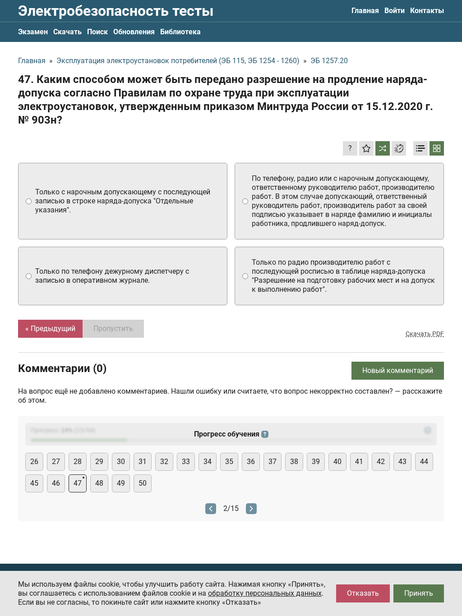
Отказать (363, 593)
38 (294, 461)
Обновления (134, 32)
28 (78, 461)
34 (207, 461)
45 (34, 483)
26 (34, 461)
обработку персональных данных (265, 593)
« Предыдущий (50, 328)
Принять (418, 593)
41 (359, 461)
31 (143, 461)
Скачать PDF (425, 333)
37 (272, 461)
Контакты (427, 10)
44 (424, 461)
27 (56, 461)
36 (251, 461)
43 (402, 461)
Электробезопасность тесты (115, 10)
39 (316, 461)
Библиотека (180, 32)
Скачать (67, 32)
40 (337, 461)
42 (381, 461)
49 (121, 483)
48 (99, 483)
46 (56, 483)
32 (164, 461)
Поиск (97, 32)
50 (143, 483)
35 (229, 461)
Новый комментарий (397, 370)
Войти (394, 10)
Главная (365, 10)
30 (121, 461)
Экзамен (33, 32)
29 (99, 461)
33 (186, 461)
